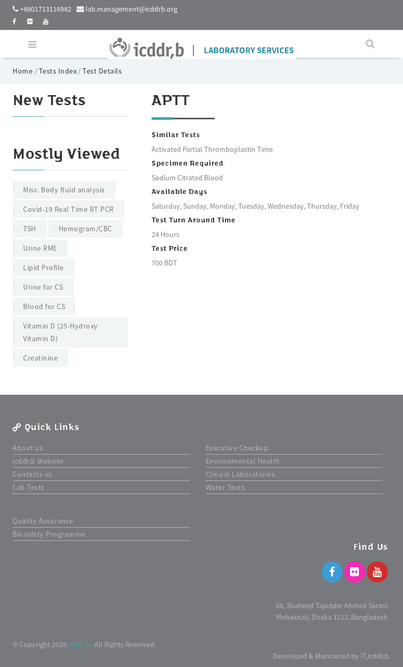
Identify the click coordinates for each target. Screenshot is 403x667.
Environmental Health (243, 461)
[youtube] (46, 21)
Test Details (102, 71)
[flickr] (30, 21)
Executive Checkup (237, 448)
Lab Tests (29, 487)
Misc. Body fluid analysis (64, 189)
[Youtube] (377, 571)
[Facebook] (332, 571)
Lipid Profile (43, 267)
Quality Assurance (43, 521)
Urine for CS (43, 287)
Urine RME (40, 248)
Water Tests (225, 487)
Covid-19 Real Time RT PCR (68, 209)
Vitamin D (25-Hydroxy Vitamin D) (60, 332)
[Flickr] (354, 571)
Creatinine (40, 358)
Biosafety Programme (49, 534)
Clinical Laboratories (240, 474)
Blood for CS (44, 306)
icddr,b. (80, 644)
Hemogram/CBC (85, 228)
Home (24, 71)
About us (28, 448)
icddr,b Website (38, 461)
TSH (29, 228)
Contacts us (32, 474)
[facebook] (15, 21)
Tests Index (58, 71)
